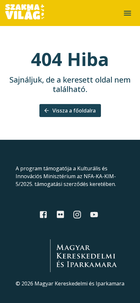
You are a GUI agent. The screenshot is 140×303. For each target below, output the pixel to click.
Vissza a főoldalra (74, 110)
